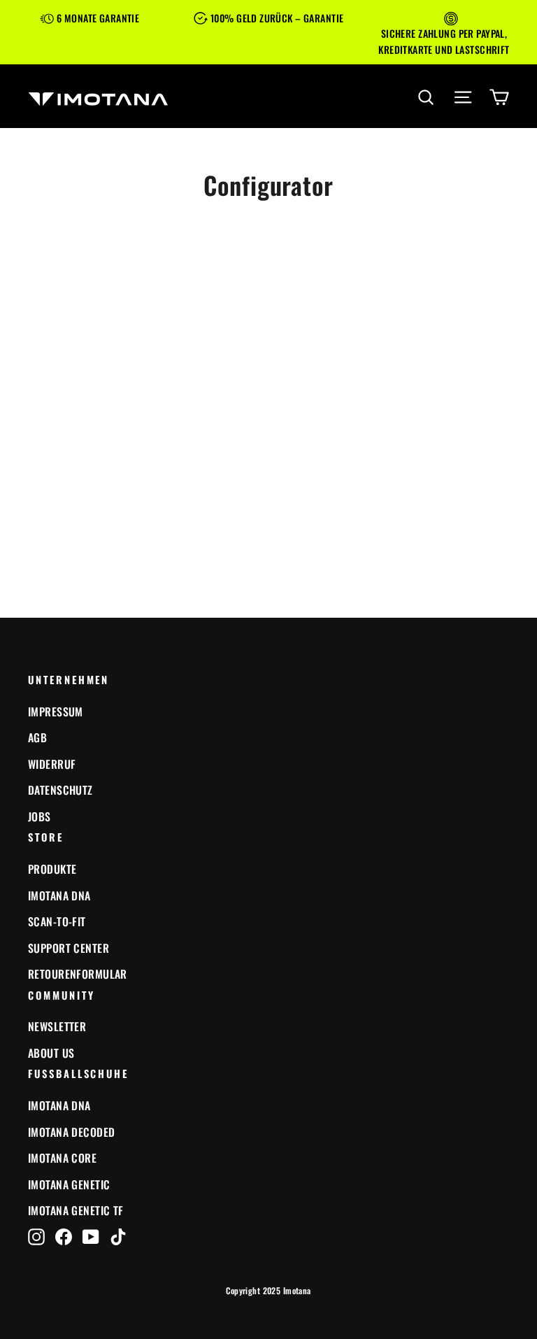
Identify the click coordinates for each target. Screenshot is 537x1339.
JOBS (39, 816)
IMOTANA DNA (59, 895)
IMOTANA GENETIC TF (76, 1210)
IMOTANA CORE (62, 1157)
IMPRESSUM (55, 711)
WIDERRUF (52, 764)
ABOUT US (51, 1052)
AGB (37, 737)
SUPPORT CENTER (68, 948)
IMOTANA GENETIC (69, 1184)
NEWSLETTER (57, 1026)
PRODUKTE (52, 868)
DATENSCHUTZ (60, 789)
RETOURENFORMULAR (77, 973)
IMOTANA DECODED (71, 1132)
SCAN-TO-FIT (57, 921)
